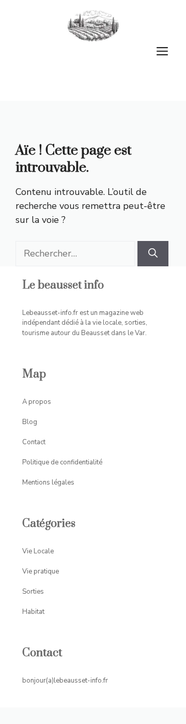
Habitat (33, 611)
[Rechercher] (152, 253)
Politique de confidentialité (62, 462)
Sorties (33, 591)
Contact (33, 442)
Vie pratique (40, 571)
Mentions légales (48, 482)
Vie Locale (38, 551)
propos (39, 401)
